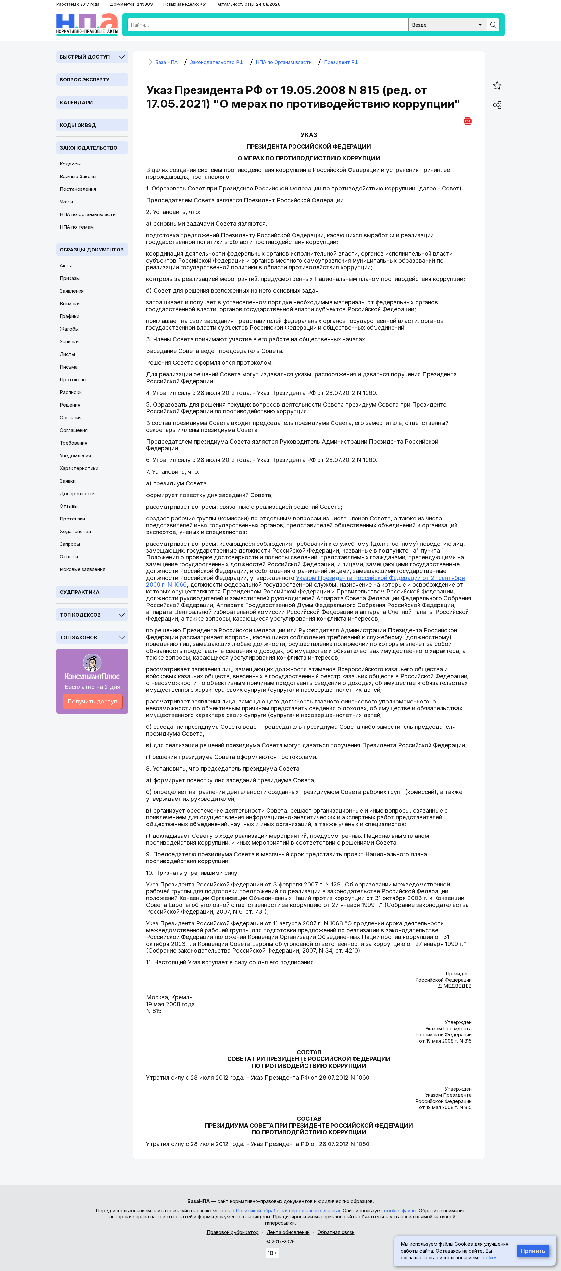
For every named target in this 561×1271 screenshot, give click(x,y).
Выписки (70, 303)
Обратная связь (336, 1232)
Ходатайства (75, 531)
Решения (70, 405)
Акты (66, 266)
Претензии (72, 519)
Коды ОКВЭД (78, 125)
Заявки (68, 481)
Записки (69, 341)
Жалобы (69, 329)
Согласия (70, 417)
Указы (66, 202)
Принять (533, 1251)
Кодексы (70, 164)
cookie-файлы (400, 1210)
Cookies (488, 1257)
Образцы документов (92, 250)
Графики (69, 316)
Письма (69, 367)
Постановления (78, 189)
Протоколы (73, 379)
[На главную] (87, 24)
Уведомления (75, 455)
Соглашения (74, 430)
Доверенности (77, 493)
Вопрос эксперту (84, 80)
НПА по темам (77, 227)
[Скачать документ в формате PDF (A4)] (468, 120)
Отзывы (69, 506)
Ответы (69, 557)
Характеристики (79, 468)
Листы (67, 354)
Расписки (71, 392)
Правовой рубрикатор (233, 1232)
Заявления (72, 291)
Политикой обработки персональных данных (288, 1210)
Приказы (70, 278)
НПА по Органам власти (88, 214)
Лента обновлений (288, 1232)
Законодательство (88, 148)
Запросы (70, 544)
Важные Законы (78, 176)
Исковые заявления (82, 569)
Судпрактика (80, 592)
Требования (73, 443)
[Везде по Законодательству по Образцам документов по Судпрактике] (448, 24)
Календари (76, 102)
